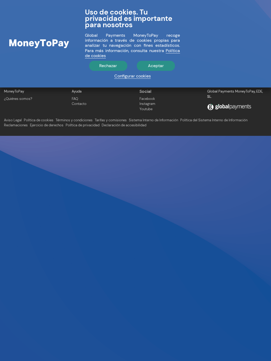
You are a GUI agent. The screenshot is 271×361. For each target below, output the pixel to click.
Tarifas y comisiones (111, 120)
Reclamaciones (16, 125)
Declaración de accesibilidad (124, 125)
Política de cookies (38, 120)
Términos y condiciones (74, 120)
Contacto (79, 103)
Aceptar (156, 65)
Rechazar (108, 65)
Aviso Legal (13, 120)
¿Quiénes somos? (18, 98)
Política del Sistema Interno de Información (213, 120)
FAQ (75, 98)
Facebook (147, 98)
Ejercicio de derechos (47, 125)
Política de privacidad (83, 125)
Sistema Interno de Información (153, 120)
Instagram (147, 103)
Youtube (145, 109)
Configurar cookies (132, 76)
